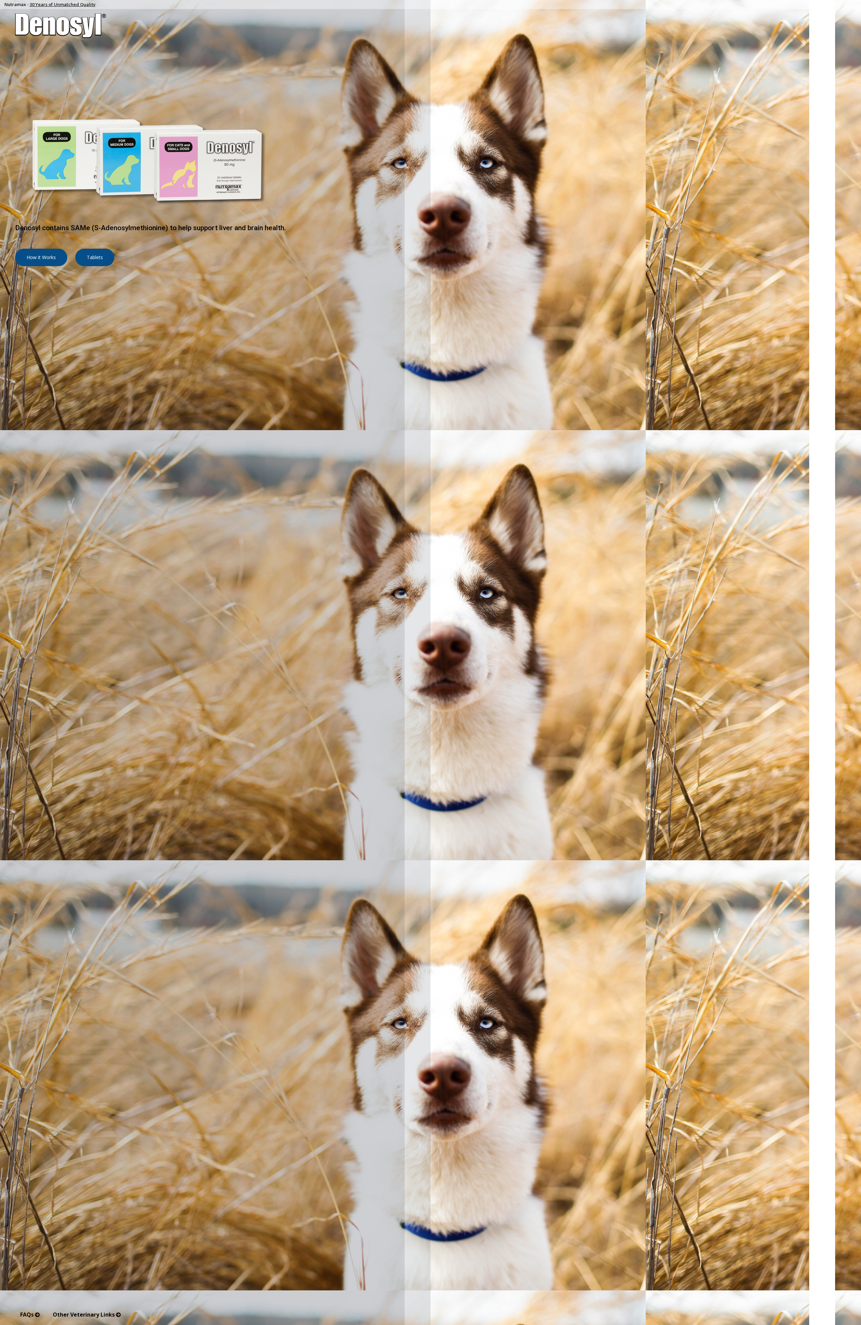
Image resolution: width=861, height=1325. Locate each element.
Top (851, 1310)
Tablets (95, 257)
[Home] (430, 25)
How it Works (41, 257)
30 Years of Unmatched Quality (63, 4)
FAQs (27, 1314)
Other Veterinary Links (84, 1314)
